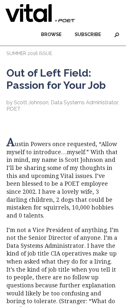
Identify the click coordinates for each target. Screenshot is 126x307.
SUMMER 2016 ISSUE (29, 53)
